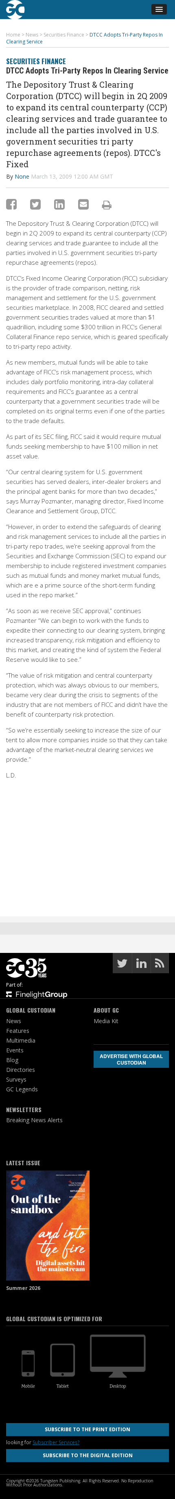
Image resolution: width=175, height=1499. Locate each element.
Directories (20, 1069)
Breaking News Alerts (34, 1120)
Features (17, 1031)
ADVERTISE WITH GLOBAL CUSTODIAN (131, 1059)
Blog (12, 1060)
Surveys (16, 1079)
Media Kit (106, 1021)
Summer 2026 (23, 1288)
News (13, 1021)
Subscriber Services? (56, 1442)
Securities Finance (36, 61)
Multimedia (20, 1040)
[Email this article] (83, 204)
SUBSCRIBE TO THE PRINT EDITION (87, 1429)
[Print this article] (107, 205)
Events (15, 1050)
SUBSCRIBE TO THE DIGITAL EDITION (88, 1455)
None (22, 176)
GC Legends (22, 1089)
